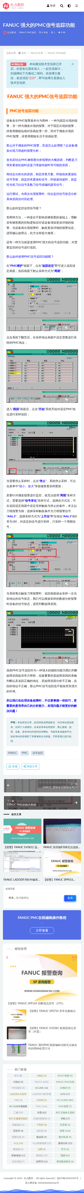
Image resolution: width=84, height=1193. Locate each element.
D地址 (18, 1082)
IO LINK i (41, 1088)
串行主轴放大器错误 (65, 1113)
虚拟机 (41, 1155)
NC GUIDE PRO (65, 1101)
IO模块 (65, 1088)
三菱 (18, 1112)
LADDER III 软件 (18, 1095)
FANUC (12, 753)
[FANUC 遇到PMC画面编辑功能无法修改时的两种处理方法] (16, 1050)
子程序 (42, 1125)
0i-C (18, 1075)
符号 (65, 1149)
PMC (25, 753)
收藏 (14, 766)
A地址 (41, 1075)
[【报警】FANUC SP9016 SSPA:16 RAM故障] (62, 863)
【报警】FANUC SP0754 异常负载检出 (52, 1011)
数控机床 (65, 1137)
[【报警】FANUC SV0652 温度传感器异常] (22, 831)
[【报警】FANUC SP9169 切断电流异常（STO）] (42, 977)
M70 (65, 1094)
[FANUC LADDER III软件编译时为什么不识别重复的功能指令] (22, 861)
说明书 (41, 1161)
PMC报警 (65, 1106)
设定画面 (18, 1161)
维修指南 (18, 1155)
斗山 (18, 1143)
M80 (18, 1100)
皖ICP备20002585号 (68, 1178)
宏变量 (65, 1125)
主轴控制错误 (41, 1118)
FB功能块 (18, 1088)
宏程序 (18, 1131)
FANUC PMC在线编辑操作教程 (65, 1083)
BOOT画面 (65, 1075)
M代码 (42, 1100)
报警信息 (18, 1137)
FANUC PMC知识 (27, 32)
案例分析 (65, 1143)
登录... (12, 898)
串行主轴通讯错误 (18, 1119)
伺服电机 (18, 1125)
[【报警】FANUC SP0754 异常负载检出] (16, 1015)
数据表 (42, 1137)
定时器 (42, 1131)
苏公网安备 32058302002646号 (42, 1183)
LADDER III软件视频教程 (41, 1095)
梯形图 (18, 1149)
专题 (41, 1112)
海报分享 (32, 766)
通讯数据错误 (65, 1161)
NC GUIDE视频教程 (18, 1107)
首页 (23, 53)
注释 (42, 1149)
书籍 (65, 1118)
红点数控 (11, 32)
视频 (65, 1155)
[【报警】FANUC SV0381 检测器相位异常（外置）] (16, 1035)
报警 (65, 1131)
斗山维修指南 (41, 1143)
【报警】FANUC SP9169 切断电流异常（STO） (36, 1003)
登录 (52, 5)
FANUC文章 (37, 53)
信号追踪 (38, 753)
